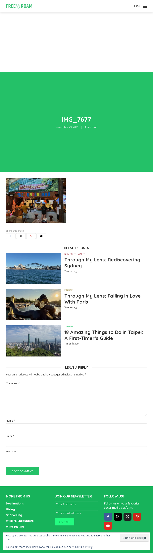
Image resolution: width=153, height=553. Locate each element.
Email (10, 436)
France (68, 290)
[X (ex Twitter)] (127, 517)
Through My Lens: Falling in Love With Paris (102, 299)
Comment (13, 383)
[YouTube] (108, 526)
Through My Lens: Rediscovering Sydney (102, 263)
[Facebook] (108, 517)
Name (10, 420)
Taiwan (68, 326)
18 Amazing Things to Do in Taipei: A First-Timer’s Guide (103, 335)
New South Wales (74, 253)
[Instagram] (118, 517)
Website (11, 451)
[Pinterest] (137, 517)
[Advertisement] (76, 42)
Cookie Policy (83, 547)
